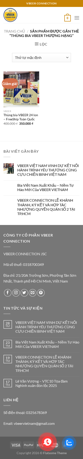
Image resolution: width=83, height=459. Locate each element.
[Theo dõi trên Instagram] (16, 293)
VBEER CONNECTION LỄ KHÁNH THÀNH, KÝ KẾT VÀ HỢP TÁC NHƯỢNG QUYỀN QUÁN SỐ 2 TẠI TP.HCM (46, 207)
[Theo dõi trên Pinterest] (41, 293)
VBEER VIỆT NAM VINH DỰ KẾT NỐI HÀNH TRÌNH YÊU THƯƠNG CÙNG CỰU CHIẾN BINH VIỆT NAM (48, 169)
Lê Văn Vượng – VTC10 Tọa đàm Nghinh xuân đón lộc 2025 (41, 383)
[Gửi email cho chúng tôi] (32, 293)
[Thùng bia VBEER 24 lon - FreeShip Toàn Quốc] (21, 89)
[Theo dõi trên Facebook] (8, 293)
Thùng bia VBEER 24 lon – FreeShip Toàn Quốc (20, 117)
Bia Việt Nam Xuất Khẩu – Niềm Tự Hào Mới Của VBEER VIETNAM (45, 187)
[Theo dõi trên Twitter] (24, 293)
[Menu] (77, 17)
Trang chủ (14, 31)
